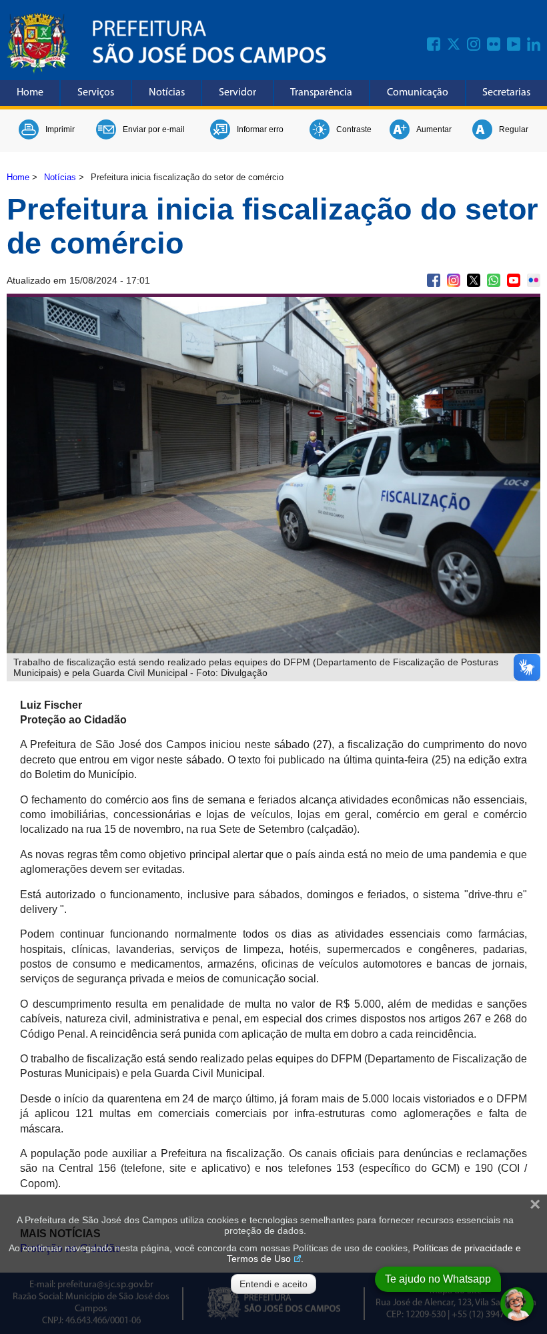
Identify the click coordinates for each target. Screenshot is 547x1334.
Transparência (321, 92)
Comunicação (417, 92)
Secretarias (506, 92)
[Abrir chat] (517, 1304)
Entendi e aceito (273, 1284)
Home (30, 92)
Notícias (167, 92)
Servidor (237, 92)
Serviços (95, 92)
